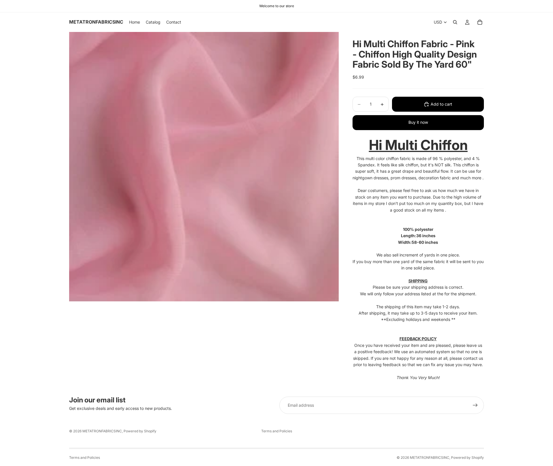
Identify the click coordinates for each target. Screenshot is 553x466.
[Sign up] (475, 405)
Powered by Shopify (140, 431)
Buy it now (418, 122)
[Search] (455, 22)
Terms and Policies (276, 431)
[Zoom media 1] (204, 166)
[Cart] (480, 22)
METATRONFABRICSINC (102, 431)
